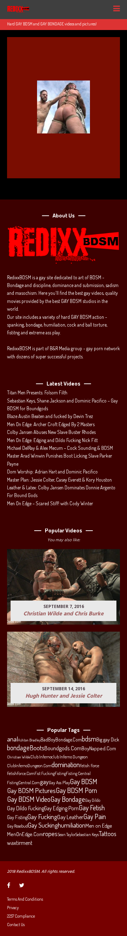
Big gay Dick (107, 739)
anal (12, 739)
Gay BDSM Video (28, 799)
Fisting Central (78, 773)
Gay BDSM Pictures (31, 790)
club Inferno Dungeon (70, 756)
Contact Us (16, 924)
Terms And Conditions (25, 899)
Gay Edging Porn (61, 808)
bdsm (89, 739)
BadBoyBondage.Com (61, 740)
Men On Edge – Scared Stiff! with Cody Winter (50, 503)
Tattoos (107, 833)
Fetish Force (89, 765)
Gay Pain (94, 817)
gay (44, 782)
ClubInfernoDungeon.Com (29, 765)
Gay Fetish (92, 808)
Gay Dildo (92, 800)
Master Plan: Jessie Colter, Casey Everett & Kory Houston (59, 480)
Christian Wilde (18, 757)
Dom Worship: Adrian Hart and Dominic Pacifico (52, 472)
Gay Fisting (17, 817)
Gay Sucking (43, 825)
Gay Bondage (67, 799)
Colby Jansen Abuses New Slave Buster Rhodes (51, 432)
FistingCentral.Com (23, 782)
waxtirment (19, 842)
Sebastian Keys (87, 834)
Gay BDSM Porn (76, 790)
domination (66, 765)
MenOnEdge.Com (25, 834)
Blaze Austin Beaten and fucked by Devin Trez (50, 416)
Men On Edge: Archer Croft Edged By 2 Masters (51, 424)
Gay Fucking (42, 817)
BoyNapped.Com (98, 748)
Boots (37, 748)
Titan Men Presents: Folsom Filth (37, 392)
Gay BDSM (83, 781)
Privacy (13, 907)
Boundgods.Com (62, 748)
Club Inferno (41, 756)
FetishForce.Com (21, 773)
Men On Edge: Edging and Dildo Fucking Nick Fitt (52, 440)
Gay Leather (70, 817)
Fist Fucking (45, 773)
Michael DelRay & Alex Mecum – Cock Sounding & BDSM (60, 448)
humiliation (71, 825)
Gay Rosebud (17, 826)
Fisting (60, 773)
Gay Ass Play (59, 782)
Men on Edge (98, 825)
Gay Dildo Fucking (25, 808)
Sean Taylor (66, 834)
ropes (50, 833)
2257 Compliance (21, 916)
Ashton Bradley (29, 740)
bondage (18, 748)
